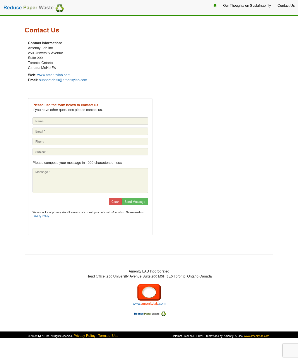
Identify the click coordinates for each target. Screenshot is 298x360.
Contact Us (286, 5)
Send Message (135, 201)
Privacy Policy (41, 216)
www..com (149, 303)
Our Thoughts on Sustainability (247, 5)
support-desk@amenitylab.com (63, 79)
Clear (115, 201)
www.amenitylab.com (53, 74)
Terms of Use (108, 335)
